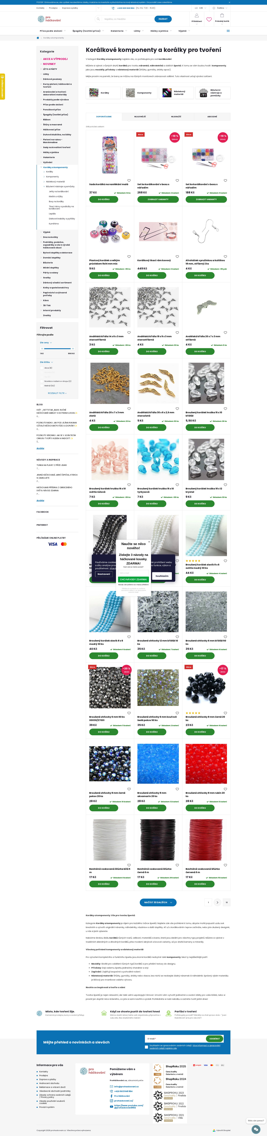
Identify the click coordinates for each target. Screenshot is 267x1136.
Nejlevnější (140, 116)
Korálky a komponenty (55, 167)
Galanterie (49, 157)
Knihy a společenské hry (56, 287)
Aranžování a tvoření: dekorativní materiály (55, 93)
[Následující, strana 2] (217, 902)
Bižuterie (48, 262)
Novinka (49, 372)
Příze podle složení (53, 104)
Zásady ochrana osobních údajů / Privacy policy (55, 1096)
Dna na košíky (50, 237)
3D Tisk (47, 305)
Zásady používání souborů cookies (52, 1102)
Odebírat (214, 1038)
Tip (46, 376)
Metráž (49, 385)
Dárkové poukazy (52, 79)
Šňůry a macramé (52, 124)
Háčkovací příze (51, 129)
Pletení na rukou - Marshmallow (52, 141)
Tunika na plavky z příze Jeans (52, 465)
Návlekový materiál (55, 181)
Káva (46, 300)
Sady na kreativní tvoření (56, 147)
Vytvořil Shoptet (223, 1130)
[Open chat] (256, 1129)
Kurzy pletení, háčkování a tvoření (57, 85)
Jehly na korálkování (59, 191)
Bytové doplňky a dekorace (57, 252)
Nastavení (104, 574)
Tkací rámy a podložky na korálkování (61, 207)
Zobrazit (153, 199)
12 (227, 902)
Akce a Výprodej (55, 59)
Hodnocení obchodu (49, 1083)
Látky (46, 74)
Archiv (40, 448)
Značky (47, 315)
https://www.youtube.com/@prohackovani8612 (128, 1106)
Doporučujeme (104, 116)
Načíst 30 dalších (156, 902)
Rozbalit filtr (56, 393)
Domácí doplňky (51, 257)
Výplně (46, 232)
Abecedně (212, 116)
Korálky (49, 171)
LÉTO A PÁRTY (50, 69)
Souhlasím (162, 576)
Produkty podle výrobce (56, 99)
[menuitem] (53, 31)
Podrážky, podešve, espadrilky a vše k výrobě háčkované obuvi (56, 245)
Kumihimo (54, 223)
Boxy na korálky (56, 201)
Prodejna (53, 8)
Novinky (49, 64)
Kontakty (40, 8)
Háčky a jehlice (51, 152)
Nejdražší (176, 116)
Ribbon (46, 119)
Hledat (163, 19)
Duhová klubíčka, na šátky (57, 134)
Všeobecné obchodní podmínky (55, 1091)
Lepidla (52, 213)
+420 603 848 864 (123, 1091)
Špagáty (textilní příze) (55, 114)
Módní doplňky (51, 267)
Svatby (47, 277)
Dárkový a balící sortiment (57, 282)
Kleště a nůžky (56, 196)
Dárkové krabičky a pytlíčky (62, 218)
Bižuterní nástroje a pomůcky (60, 186)
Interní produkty (52, 310)
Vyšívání (47, 162)
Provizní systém (47, 1107)
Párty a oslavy (50, 272)
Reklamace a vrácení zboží (52, 1087)
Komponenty (52, 176)
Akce (47, 368)
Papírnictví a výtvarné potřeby (55, 294)
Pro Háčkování (122, 1096)
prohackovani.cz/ (123, 1100)
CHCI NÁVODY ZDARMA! (133, 579)
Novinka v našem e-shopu (57, 381)
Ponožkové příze (52, 109)
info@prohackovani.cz (126, 1086)
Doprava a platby (70, 8)
